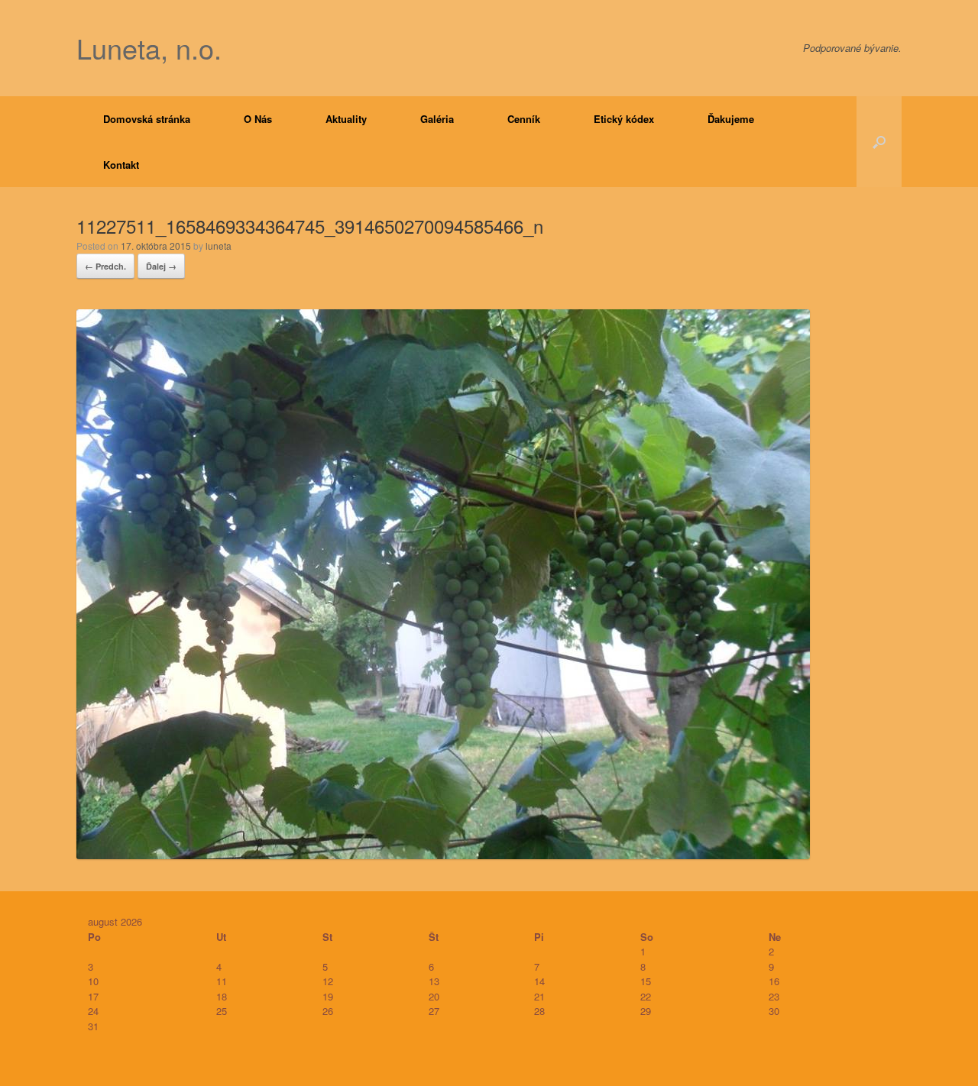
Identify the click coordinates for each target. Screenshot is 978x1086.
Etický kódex (624, 119)
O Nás (258, 119)
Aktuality (346, 119)
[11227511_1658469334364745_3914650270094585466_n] (443, 854)
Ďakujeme (731, 119)
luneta (219, 245)
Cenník (523, 119)
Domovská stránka (146, 119)
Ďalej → (161, 266)
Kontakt (121, 164)
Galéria (437, 119)
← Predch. (105, 266)
